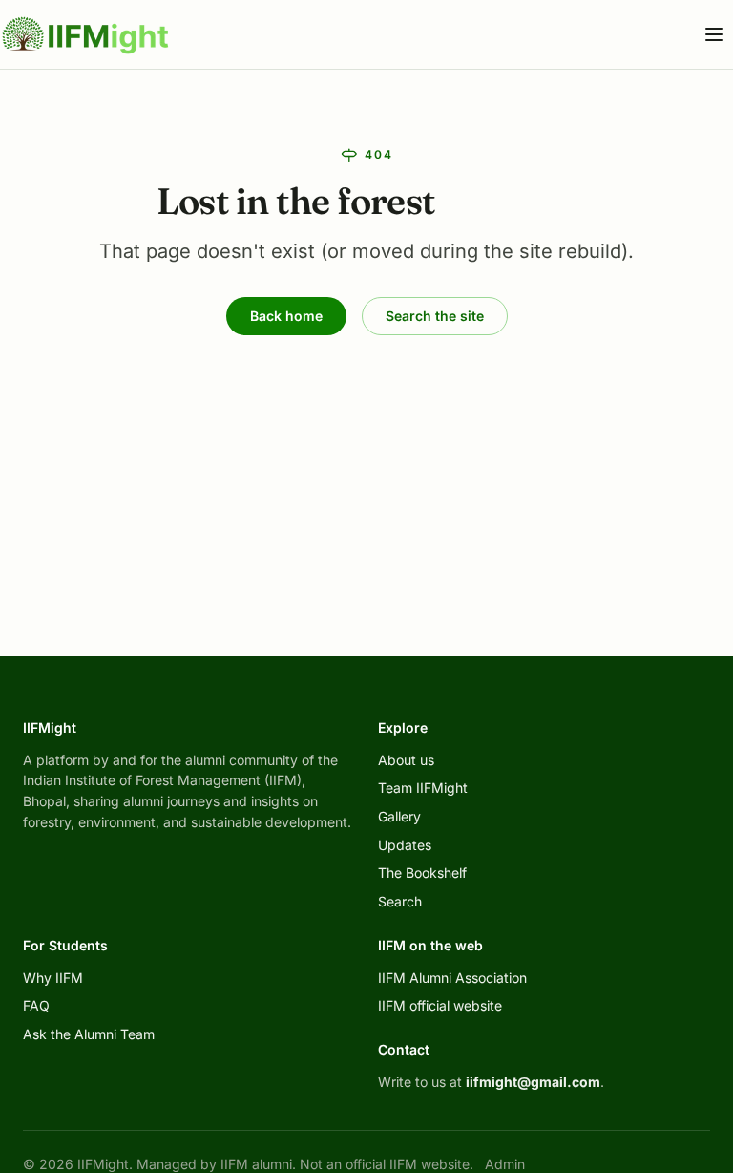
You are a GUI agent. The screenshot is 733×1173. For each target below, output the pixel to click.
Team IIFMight (423, 787)
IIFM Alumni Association (452, 978)
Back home (286, 316)
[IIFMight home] (86, 34)
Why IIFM (53, 978)
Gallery (399, 816)
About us (406, 760)
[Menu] (714, 34)
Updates (404, 845)
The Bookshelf (422, 872)
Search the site (435, 316)
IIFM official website (440, 1005)
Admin (505, 1164)
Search (400, 901)
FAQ (36, 1005)
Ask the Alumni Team (89, 1034)
